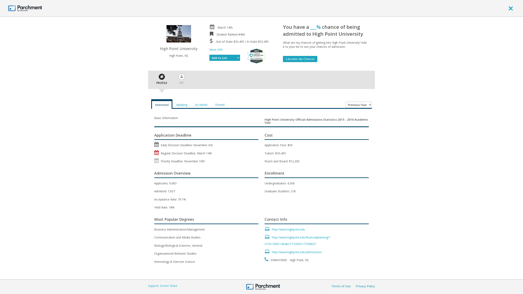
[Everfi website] (256, 56)
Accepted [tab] (201, 105)
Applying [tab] (181, 105)
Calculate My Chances (300, 59)
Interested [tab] (162, 105)
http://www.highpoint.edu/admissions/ (297, 252)
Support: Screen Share (162, 286)
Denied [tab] (220, 105)
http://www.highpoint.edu (288, 229)
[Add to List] (224, 58)
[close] (511, 8)
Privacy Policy (365, 286)
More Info (216, 49)
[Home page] (25, 8)
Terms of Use (341, 286)
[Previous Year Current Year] (359, 105)
